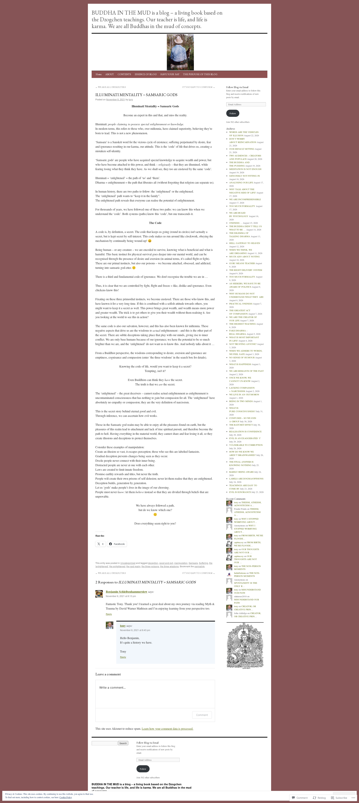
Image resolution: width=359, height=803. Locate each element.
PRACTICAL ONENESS (240, 303)
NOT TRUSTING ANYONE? (243, 343)
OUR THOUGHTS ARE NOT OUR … (246, 551)
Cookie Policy (65, 797)
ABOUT (109, 74)
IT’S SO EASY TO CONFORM (198, 87)
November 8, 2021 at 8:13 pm (121, 596)
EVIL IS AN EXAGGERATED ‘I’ (245, 438)
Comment (202, 714)
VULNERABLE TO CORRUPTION (246, 444)
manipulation (181, 562)
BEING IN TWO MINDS (241, 401)
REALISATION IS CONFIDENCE (245, 431)
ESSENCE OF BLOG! (146, 74)
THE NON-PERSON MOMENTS (247, 574)
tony (131, 99)
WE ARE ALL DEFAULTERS (110, 87)
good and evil (166, 562)
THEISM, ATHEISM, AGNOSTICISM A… (247, 504)
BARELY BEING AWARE (241, 471)
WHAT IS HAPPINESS (240, 364)
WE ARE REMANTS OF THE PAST (246, 370)
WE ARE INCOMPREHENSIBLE (245, 199)
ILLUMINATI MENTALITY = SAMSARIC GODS (136, 94)
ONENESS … (235, 222)
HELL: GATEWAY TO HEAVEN (244, 242)
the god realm (133, 566)
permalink (199, 566)
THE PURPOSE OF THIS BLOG (200, 74)
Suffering (203, 562)
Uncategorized (127, 562)
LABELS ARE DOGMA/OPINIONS (246, 478)
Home (99, 74)
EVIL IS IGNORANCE (240, 491)
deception (153, 562)
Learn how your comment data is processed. (167, 728)
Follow (233, 113)
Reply (109, 614)
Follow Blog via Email (237, 87)
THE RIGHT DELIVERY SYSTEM (245, 269)
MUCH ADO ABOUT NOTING (244, 256)
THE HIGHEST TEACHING (242, 323)
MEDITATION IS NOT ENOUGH (245, 168)
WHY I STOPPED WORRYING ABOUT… (246, 520)
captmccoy (238, 542)
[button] (245, 646)
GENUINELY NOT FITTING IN (244, 175)
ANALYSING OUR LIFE (241, 182)
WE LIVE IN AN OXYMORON (244, 394)
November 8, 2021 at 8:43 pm (135, 630)
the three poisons (150, 566)
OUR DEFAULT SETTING (241, 148)
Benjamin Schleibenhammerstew (126, 591)
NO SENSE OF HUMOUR (242, 357)
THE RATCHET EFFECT (241, 424)
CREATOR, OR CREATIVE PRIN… (245, 608)
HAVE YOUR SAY (169, 74)
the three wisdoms (169, 566)
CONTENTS (124, 74)
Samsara (193, 562)
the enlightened (117, 566)
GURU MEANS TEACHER (242, 263)
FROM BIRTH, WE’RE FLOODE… (247, 544)
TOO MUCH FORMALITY (242, 205)
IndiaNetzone (240, 572)
